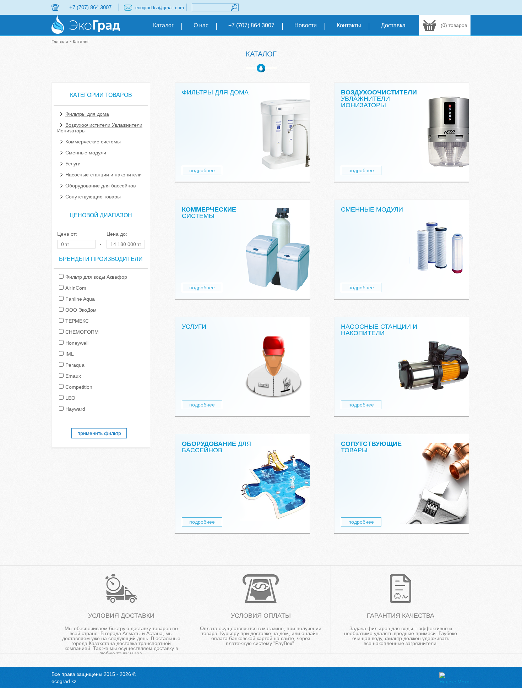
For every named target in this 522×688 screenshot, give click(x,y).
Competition (78, 387)
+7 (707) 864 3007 (90, 7)
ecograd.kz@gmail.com (159, 7)
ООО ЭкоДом (81, 310)
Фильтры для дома (87, 114)
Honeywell (76, 343)
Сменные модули (85, 152)
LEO (70, 398)
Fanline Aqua (80, 299)
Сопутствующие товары (93, 197)
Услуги (73, 163)
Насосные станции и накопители (103, 175)
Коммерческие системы (93, 141)
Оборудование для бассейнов (100, 186)
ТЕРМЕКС (77, 321)
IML (69, 354)
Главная (59, 41)
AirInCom (75, 288)
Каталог (163, 25)
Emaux (73, 376)
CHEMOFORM (82, 332)
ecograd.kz (63, 681)
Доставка (393, 25)
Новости (305, 25)
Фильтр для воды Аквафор (96, 277)
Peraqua (75, 365)
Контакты (349, 25)
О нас (201, 25)
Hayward (75, 409)
